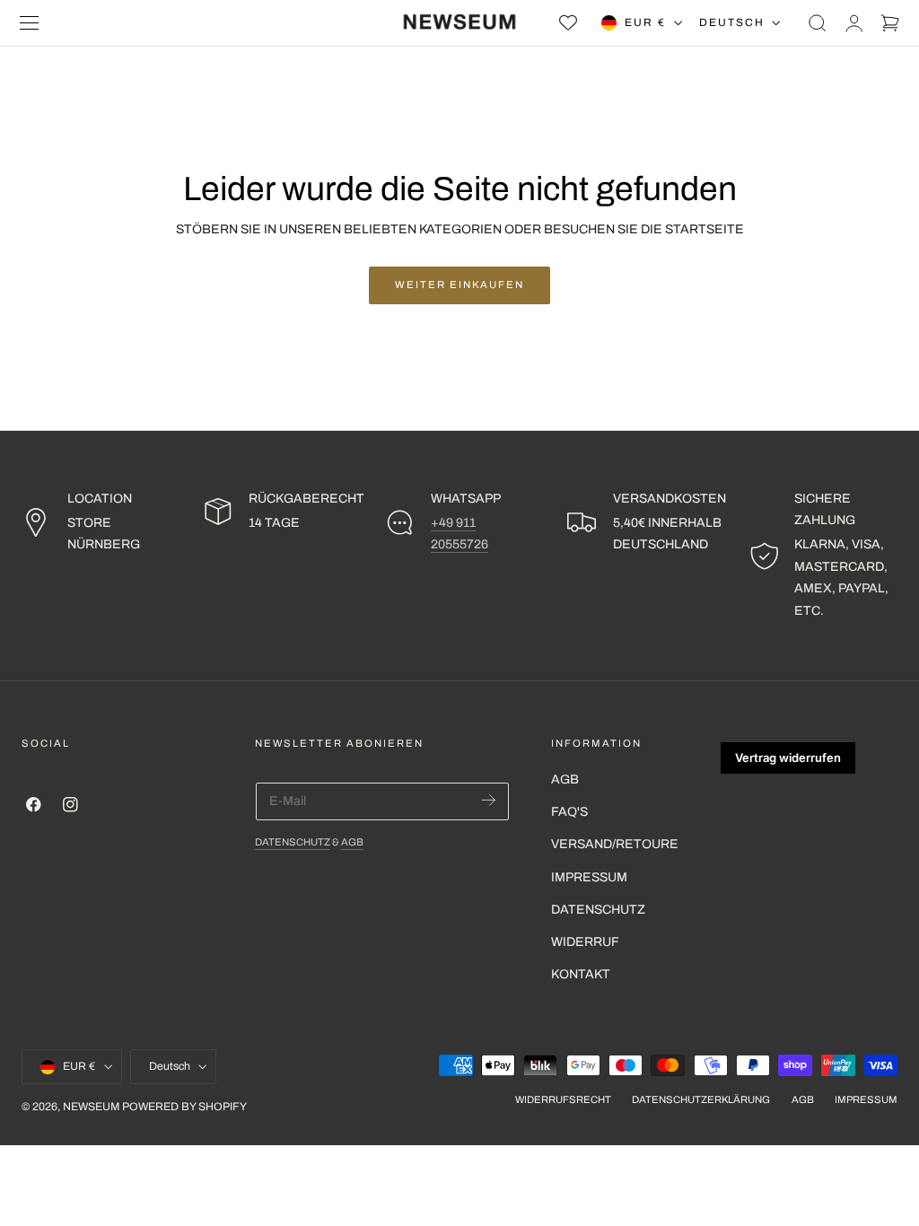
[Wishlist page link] (568, 22)
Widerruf (585, 942)
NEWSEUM (91, 1106)
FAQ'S (569, 812)
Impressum (589, 877)
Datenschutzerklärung (701, 1099)
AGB (352, 841)
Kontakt (580, 974)
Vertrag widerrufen (788, 757)
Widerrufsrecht (563, 1099)
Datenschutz (292, 841)
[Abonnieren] (489, 800)
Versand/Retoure (614, 844)
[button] (29, 23)
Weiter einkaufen (459, 284)
